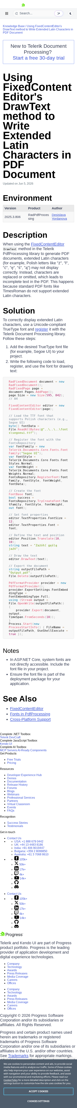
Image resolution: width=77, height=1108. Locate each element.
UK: (28, 844)
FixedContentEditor (47, 244)
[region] (38, 1083)
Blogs (11, 791)
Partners (12, 800)
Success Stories (17, 822)
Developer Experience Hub (24, 775)
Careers (12, 979)
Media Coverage (17, 976)
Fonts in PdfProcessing (30, 714)
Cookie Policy (11, 1080)
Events (11, 807)
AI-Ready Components (32, 750)
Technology (14, 966)
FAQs (10, 810)
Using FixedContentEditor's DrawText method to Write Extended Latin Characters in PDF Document (38, 29)
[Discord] (16, 887)
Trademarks (18, 1055)
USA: (28, 841)
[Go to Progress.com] (11, 936)
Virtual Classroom (18, 804)
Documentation (17, 781)
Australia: (31, 854)
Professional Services (21, 797)
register (41, 329)
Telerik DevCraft (10, 737)
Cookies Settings (38, 1101)
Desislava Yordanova (59, 216)
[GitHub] (16, 883)
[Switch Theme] (70, 13)
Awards (12, 970)
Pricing (11, 762)
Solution (19, 310)
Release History (17, 784)
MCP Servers (8, 750)
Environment (27, 198)
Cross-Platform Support (30, 719)
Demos (11, 778)
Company (13, 963)
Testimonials (15, 826)
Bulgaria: (30, 851)
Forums (12, 787)
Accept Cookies (38, 1091)
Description (25, 235)
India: (29, 847)
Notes (11, 650)
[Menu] (7, 13)
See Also (20, 698)
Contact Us (14, 838)
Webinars (13, 794)
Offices (11, 983)
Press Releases (17, 973)
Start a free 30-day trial (38, 58)
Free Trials (14, 759)
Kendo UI (6, 743)
